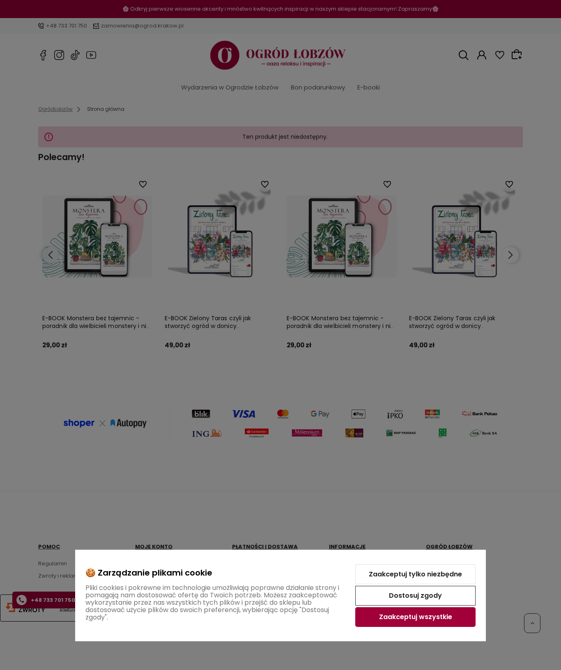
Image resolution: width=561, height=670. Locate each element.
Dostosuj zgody (415, 595)
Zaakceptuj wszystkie (415, 617)
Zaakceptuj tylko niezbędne (415, 574)
